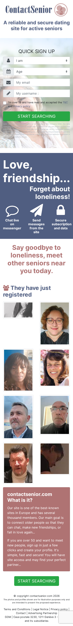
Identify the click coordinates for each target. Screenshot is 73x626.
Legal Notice (41, 609)
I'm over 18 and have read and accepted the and (38, 104)
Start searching (37, 116)
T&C (65, 102)
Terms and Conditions (17, 609)
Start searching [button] (37, 581)
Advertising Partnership (42, 613)
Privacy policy (21, 106)
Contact (21, 613)
